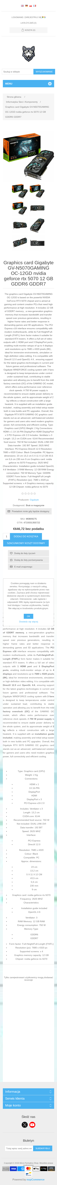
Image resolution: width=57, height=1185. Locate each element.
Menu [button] (8, 83)
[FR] (35, 5)
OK (28, 616)
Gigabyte (34, 499)
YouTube (32, 1125)
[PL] (30, 5)
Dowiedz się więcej (28, 621)
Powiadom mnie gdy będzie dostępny (30, 511)
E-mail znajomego (23, 566)
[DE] (26, 5)
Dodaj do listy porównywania (28, 560)
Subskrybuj (42, 1148)
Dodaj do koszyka (26, 536)
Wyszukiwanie (44, 71)
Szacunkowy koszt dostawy (26, 543)
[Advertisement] (28, 1054)
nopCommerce (35, 1179)
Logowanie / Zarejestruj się (27, 17)
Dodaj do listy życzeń (24, 553)
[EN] (22, 5)
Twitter (25, 1125)
